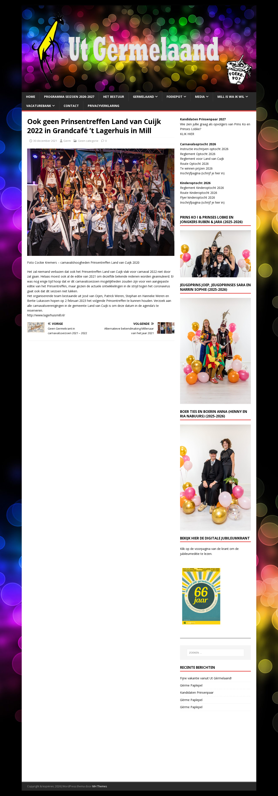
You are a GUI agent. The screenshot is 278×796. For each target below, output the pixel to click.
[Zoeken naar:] (215, 652)
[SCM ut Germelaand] (139, 89)
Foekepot (174, 97)
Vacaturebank (38, 106)
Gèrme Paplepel (191, 685)
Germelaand (143, 97)
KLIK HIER (187, 134)
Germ (67, 141)
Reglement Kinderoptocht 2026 (202, 188)
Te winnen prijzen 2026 (196, 168)
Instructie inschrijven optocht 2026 (204, 149)
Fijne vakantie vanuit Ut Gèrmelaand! (206, 678)
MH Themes (99, 786)
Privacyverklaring (103, 106)
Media (200, 97)
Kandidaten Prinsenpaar (196, 692)
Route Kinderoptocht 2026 (198, 193)
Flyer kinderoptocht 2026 (197, 197)
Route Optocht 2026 (194, 164)
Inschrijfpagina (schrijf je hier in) (202, 173)
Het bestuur (113, 97)
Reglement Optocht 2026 (197, 154)
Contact (71, 106)
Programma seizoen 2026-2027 (69, 97)
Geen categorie (88, 141)
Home (30, 97)
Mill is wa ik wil (230, 97)
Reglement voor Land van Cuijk (202, 159)
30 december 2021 (45, 141)
